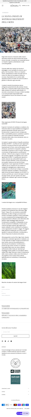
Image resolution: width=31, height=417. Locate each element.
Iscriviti (15, 336)
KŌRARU (17, 400)
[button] (2, 5)
